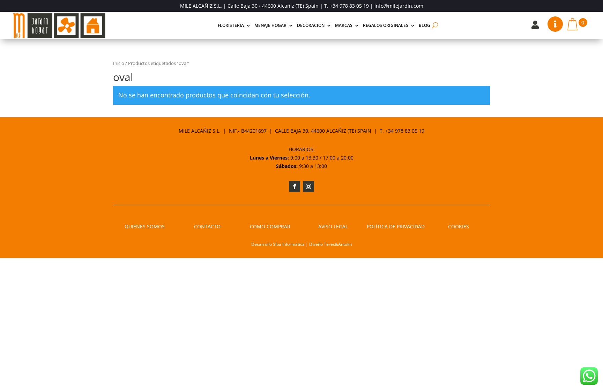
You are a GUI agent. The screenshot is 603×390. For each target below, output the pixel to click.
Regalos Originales (385, 25)
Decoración (311, 25)
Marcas (343, 25)
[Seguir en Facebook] (294, 186)
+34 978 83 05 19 (349, 5)
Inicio (118, 63)
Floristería (231, 25)
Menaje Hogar (270, 25)
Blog (424, 25)
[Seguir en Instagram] (308, 186)
